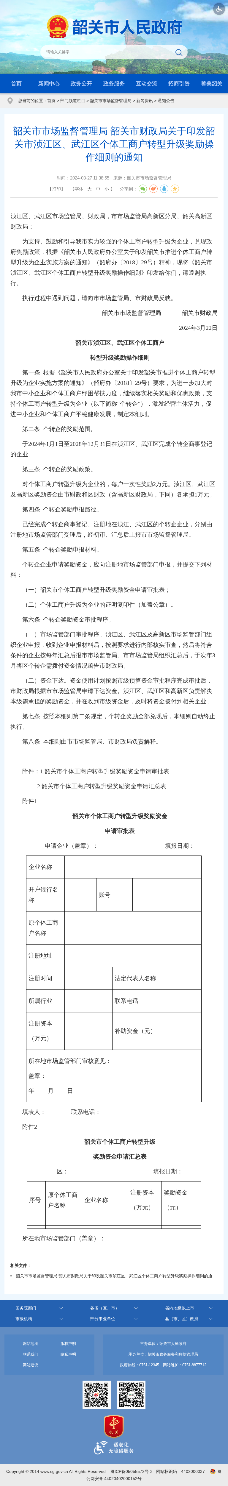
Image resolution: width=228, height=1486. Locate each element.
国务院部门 (25, 1308)
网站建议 (30, 1365)
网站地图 (30, 1343)
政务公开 (81, 84)
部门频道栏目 (72, 100)
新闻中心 (49, 84)
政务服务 (114, 84)
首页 (16, 84)
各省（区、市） (104, 1308)
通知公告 (166, 100)
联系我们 (30, 1354)
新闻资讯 (144, 100)
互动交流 (146, 84)
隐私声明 (68, 1354)
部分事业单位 (102, 1318)
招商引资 (179, 84)
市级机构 (23, 1318)
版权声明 (68, 1343)
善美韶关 (211, 84)
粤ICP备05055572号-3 (131, 1471)
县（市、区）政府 (181, 1318)
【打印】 (56, 188)
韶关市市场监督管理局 (111, 100)
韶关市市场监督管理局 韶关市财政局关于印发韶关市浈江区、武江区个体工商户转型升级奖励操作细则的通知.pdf (116, 1275)
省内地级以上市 (179, 1308)
